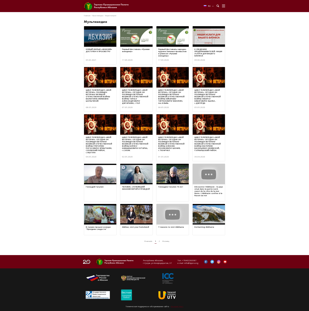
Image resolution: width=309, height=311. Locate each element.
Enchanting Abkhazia (204, 227)
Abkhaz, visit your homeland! (135, 227)
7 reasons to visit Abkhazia (171, 227)
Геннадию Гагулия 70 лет (170, 187)
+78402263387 (189, 260)
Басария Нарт (177, 306)
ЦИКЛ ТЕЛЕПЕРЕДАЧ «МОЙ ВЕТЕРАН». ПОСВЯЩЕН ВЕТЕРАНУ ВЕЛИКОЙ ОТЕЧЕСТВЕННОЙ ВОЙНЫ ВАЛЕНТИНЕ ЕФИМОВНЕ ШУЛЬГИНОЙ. (98, 95)
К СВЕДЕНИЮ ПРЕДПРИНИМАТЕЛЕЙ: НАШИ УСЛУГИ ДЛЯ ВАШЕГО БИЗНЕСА (208, 52)
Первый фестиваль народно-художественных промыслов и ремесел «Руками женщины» (172, 52)
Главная (87, 15)
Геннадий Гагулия (94, 187)
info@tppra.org (191, 263)
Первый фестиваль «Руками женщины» (136, 50)
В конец (166, 241)
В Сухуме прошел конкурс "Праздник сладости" (98, 228)
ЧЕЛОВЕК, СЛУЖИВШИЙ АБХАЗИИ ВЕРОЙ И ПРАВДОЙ (136, 188)
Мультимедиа (97, 15)
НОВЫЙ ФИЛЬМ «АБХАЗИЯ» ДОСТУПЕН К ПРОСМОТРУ (99, 50)
